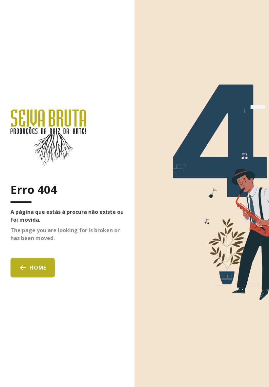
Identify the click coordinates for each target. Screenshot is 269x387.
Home (38, 267)
